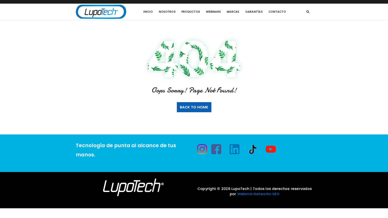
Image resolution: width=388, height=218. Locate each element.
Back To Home (194, 107)
